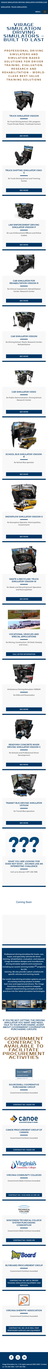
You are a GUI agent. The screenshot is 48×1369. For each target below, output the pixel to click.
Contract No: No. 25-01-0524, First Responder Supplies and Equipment (23, 1329)
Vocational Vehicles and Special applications (24, 635)
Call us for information (24, 654)
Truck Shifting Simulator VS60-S (24, 171)
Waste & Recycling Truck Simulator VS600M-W (24, 580)
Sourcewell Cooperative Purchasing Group (24, 1085)
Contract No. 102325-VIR (24, 1104)
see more (24, 136)
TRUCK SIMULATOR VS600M (24, 116)
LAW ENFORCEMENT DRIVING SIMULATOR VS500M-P (24, 226)
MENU (37, 12)
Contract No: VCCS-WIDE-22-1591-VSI (24, 1195)
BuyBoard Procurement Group (24, 1265)
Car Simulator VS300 (24, 392)
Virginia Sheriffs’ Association (24, 1310)
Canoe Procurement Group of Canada (24, 1131)
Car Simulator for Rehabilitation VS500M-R (23, 281)
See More (24, 764)
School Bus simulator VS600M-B (24, 455)
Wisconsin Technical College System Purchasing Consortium (23, 1222)
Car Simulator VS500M (24, 336)
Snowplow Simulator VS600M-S (24, 516)
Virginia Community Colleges (24, 1175)
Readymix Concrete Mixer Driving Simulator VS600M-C (24, 745)
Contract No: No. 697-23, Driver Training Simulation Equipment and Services (24, 1283)
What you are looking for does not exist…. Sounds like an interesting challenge (24, 863)
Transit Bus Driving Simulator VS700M (24, 804)
